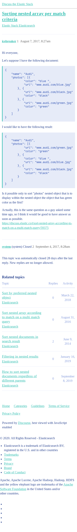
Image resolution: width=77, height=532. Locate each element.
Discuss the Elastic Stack (17, 4)
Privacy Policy (11, 413)
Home (6, 406)
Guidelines (37, 406)
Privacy (8, 463)
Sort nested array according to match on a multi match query (21, 317)
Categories (20, 406)
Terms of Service (58, 406)
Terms (8, 459)
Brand (8, 468)
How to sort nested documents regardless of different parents (19, 376)
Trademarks (11, 454)
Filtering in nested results (20, 356)
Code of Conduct (14, 472)
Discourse (24, 423)
